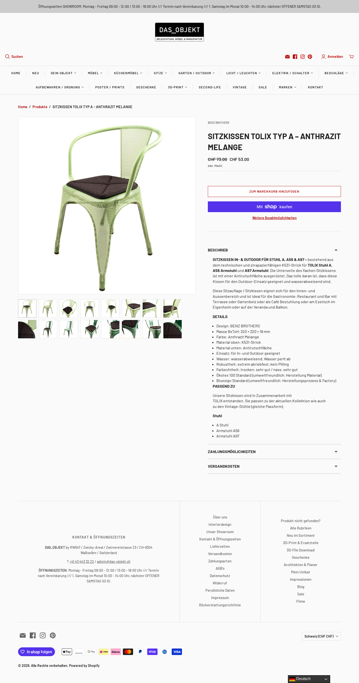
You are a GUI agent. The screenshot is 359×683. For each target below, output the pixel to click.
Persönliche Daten (220, 590)
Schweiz (319, 636)
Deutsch (303, 679)
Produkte (39, 106)
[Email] (287, 56)
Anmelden (335, 56)
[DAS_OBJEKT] (179, 32)
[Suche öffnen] (7, 56)
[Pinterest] (310, 56)
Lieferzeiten (220, 546)
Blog (300, 586)
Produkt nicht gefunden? (300, 520)
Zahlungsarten (220, 561)
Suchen (17, 56)
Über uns (220, 517)
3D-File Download (301, 550)
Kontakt (315, 87)
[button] (274, 250)
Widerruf (220, 583)
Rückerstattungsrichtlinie (220, 605)
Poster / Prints (110, 87)
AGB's (220, 568)
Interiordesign (220, 524)
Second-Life (210, 87)
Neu (35, 73)
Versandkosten (220, 553)
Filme (300, 601)
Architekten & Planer (300, 564)
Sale (263, 87)
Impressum (220, 597)
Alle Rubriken (300, 528)
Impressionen (300, 579)
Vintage (240, 87)
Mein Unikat (300, 572)
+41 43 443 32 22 (82, 561)
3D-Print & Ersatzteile (300, 542)
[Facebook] (295, 56)
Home (15, 73)
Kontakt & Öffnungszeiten (220, 539)
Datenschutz (220, 575)
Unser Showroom (220, 531)
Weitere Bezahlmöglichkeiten (274, 218)
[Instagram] (302, 56)
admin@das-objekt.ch (113, 561)
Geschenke (146, 87)
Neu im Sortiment (301, 535)
